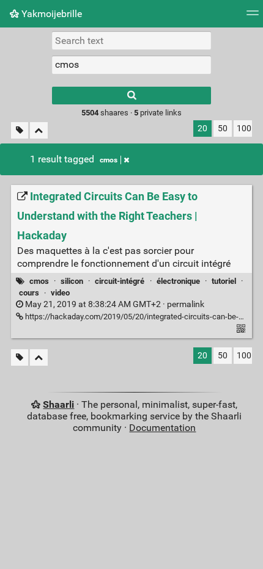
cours (29, 292)
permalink (113, 304)
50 (223, 128)
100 (244, 128)
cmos (108, 160)
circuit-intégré (119, 281)
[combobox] (131, 65)
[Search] (131, 95)
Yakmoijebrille (50, 14)
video (60, 292)
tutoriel (224, 281)
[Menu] (252, 17)
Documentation (162, 427)
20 (202, 128)
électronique (178, 281)
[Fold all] (39, 130)
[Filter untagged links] (19, 130)
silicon (72, 281)
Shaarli (58, 404)
